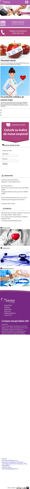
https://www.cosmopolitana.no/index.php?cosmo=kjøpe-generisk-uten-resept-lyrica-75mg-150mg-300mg (14, 463)
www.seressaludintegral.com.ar (10, 460)
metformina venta (6, 467)
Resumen (4, 458)
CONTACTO (8, 315)
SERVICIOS (8, 309)
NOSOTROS (8, 305)
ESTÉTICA (7, 311)
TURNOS (7, 307)
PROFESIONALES (10, 313)
